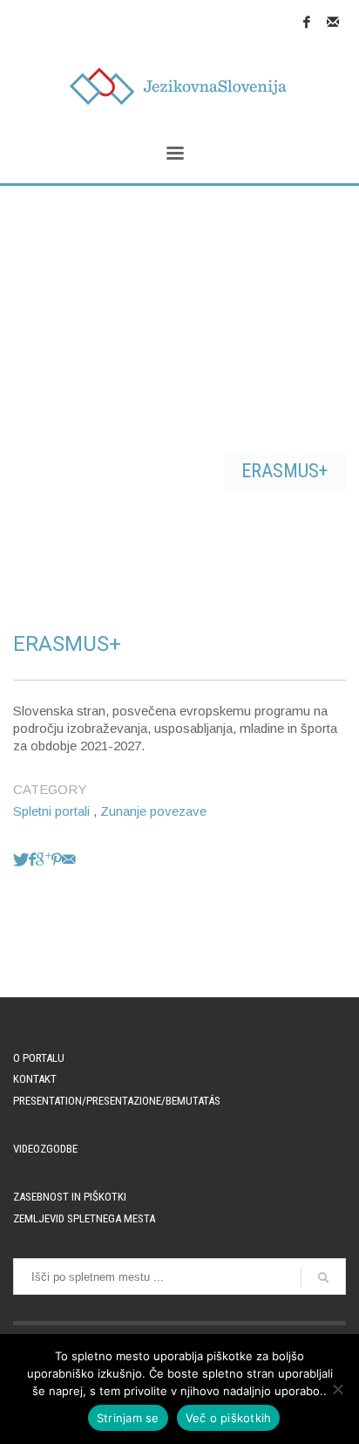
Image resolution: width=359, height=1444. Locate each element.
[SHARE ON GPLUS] (43, 859)
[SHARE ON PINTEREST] (56, 859)
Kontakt (35, 1078)
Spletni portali (51, 811)
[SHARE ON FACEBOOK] (32, 859)
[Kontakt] (333, 22)
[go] (323, 1277)
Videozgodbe (45, 1148)
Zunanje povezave (153, 811)
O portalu (38, 1057)
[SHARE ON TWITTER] (21, 859)
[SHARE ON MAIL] (69, 859)
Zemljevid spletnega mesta (84, 1218)
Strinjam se (128, 1418)
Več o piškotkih (229, 1418)
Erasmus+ (285, 471)
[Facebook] (307, 22)
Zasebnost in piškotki (69, 1196)
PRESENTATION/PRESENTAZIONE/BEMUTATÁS (116, 1100)
